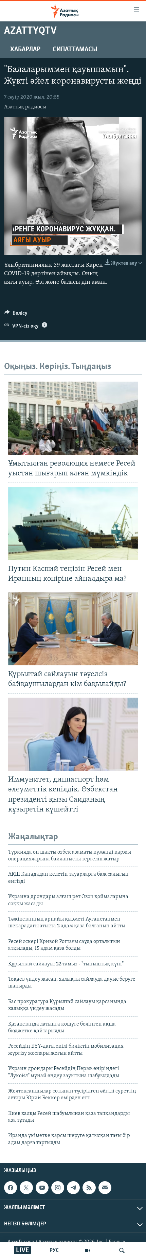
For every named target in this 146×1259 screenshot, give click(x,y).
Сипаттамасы (75, 49)
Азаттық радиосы (25, 107)
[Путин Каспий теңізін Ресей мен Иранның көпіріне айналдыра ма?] (73, 523)
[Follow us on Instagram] (57, 1187)
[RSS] (89, 1187)
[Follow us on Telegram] (73, 1187)
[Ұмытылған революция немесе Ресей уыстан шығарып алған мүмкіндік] (73, 418)
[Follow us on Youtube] (42, 1187)
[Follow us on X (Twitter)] (26, 1187)
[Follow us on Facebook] (10, 1187)
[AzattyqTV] (87, 1250)
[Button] (16, 314)
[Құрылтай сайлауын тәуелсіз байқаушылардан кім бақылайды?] (73, 628)
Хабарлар (25, 49)
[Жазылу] (104, 1187)
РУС (54, 1250)
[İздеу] (122, 1250)
